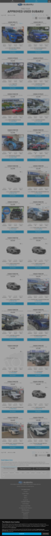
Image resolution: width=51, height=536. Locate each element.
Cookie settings (45, 533)
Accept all (21, 533)
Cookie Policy (13, 527)
